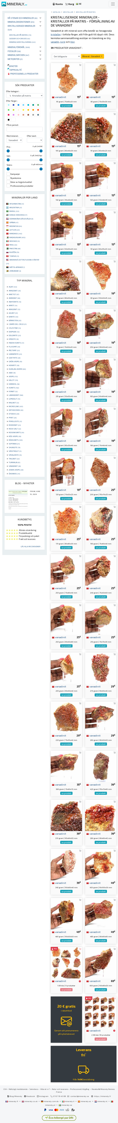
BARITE (13, 317)
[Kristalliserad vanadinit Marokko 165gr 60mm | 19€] (100, 373)
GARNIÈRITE (15, 354)
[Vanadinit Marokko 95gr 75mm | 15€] (66, 78)
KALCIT (13, 380)
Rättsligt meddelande (18, 1089)
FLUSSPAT (14, 346)
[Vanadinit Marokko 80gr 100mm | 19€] (100, 274)
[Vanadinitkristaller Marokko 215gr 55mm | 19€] (66, 373)
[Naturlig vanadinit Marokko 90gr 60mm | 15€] (100, 127)
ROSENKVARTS (16, 432)
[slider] (8, 150)
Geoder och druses (19, 38)
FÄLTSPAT (14, 350)
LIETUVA (14, 230)
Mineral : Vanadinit (91, 56)
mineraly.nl (102, 1101)
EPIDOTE (14, 339)
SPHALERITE (15, 455)
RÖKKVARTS (15, 440)
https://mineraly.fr (102, 1096)
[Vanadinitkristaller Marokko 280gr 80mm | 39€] (100, 814)
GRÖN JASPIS (15, 361)
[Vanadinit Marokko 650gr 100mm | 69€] (100, 962)
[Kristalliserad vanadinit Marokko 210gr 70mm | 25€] (100, 618)
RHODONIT (15, 425)
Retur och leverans (60, 1089)
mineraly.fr (13, 1101)
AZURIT (13, 313)
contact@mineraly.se (79, 1096)
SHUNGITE (14, 447)
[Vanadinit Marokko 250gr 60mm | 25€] (66, 618)
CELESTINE (15, 328)
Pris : (9, 147)
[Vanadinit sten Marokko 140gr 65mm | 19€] (66, 422)
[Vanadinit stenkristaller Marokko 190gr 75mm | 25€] (100, 520)
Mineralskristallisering (22, 42)
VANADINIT (15, 466)
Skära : (10, 165)
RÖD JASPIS (15, 436)
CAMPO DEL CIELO (17, 324)
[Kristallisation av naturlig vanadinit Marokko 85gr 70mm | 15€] (100, 78)
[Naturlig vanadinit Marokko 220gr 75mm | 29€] (66, 716)
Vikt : (9, 156)
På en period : (13, 125)
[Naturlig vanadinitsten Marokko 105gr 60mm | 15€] (66, 127)
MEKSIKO (14, 241)
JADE (12, 373)
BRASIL (14, 211)
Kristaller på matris (20, 35)
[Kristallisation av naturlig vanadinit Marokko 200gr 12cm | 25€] (100, 471)
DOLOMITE (15, 335)
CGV (5, 1089)
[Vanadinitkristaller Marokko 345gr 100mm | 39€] (66, 864)
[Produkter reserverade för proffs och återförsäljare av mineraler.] (80, 981)
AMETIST (14, 294)
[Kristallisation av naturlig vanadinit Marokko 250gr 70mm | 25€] (66, 569)
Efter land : (32, 136)
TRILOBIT (14, 459)
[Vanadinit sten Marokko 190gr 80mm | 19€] (66, 274)
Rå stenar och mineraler (22, 18)
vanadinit (60, 96)
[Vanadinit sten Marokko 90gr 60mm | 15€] (100, 225)
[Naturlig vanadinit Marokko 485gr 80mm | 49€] (100, 913)
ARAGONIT (14, 309)
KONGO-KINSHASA (18, 215)
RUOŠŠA (14, 252)
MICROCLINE (16, 406)
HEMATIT (14, 365)
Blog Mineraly (15, 1096)
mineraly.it (69, 1101)
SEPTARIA (14, 444)
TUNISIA (14, 256)
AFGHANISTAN (16, 204)
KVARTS (14, 388)
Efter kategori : (13, 91)
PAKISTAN (14, 248)
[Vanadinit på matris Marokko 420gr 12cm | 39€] (100, 765)
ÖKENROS (14, 473)
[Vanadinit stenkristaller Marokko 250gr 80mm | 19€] (100, 323)
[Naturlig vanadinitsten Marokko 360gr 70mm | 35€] (66, 765)
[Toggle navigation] (113, 4)
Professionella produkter (24, 73)
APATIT (13, 305)
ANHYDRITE (15, 302)
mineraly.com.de (51, 1101)
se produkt (66, 105)
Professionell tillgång (80, 1089)
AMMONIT (14, 298)
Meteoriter (15, 59)
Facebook (30, 1096)
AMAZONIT (15, 290)
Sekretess (34, 1089)
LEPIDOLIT (14, 399)
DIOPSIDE (14, 332)
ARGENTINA (15, 207)
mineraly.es (86, 1101)
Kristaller (68, 12)
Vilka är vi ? (45, 1089)
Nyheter (13, 66)
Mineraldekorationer (21, 22)
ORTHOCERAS (16, 410)
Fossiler (14, 51)
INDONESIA (15, 226)
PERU (13, 245)
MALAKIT (14, 402)
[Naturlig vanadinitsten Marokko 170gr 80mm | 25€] (66, 520)
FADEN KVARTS (16, 343)
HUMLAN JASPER (17, 369)
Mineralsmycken (18, 55)
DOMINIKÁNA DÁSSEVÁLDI (21, 219)
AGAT (13, 287)
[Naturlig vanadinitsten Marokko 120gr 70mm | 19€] (66, 471)
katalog (57, 12)
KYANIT (13, 391)
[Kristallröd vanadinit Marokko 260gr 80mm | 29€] (100, 716)
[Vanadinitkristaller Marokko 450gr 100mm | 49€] (100, 864)
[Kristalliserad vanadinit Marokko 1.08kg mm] (66, 962)
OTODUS (14, 414)
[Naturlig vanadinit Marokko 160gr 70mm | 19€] (100, 422)
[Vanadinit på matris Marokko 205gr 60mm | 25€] (66, 667)
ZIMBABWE (15, 271)
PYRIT (12, 417)
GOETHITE (14, 358)
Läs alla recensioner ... (31, 546)
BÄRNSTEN (15, 320)
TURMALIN (14, 462)
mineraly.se (66, 1105)
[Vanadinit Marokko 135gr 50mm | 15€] (66, 225)
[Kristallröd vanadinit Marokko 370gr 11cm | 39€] (66, 814)
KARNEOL (14, 384)
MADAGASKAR (17, 237)
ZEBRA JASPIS (16, 470)
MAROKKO (15, 233)
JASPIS (13, 376)
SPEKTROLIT (15, 451)
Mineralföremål (19, 47)
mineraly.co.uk (31, 1101)
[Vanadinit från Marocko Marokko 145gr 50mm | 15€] (100, 176)
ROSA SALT (15, 429)
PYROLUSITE (15, 421)
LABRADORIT (16, 395)
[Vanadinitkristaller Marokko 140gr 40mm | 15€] (66, 176)
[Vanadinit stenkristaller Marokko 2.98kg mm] (100, 1011)
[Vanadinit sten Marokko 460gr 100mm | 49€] (66, 913)
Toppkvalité (15, 70)
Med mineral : (13, 136)
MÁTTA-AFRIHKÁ (17, 267)
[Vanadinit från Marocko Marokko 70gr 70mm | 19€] (66, 323)
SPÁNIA (13, 222)
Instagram (43, 1096)
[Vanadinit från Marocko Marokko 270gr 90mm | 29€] (100, 667)
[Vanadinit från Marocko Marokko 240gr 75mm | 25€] (100, 569)
